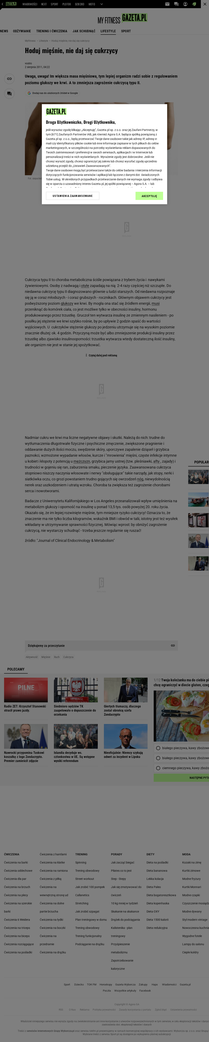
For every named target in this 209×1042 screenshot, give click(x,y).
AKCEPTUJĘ (149, 196)
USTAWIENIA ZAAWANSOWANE (72, 195)
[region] (104, 154)
